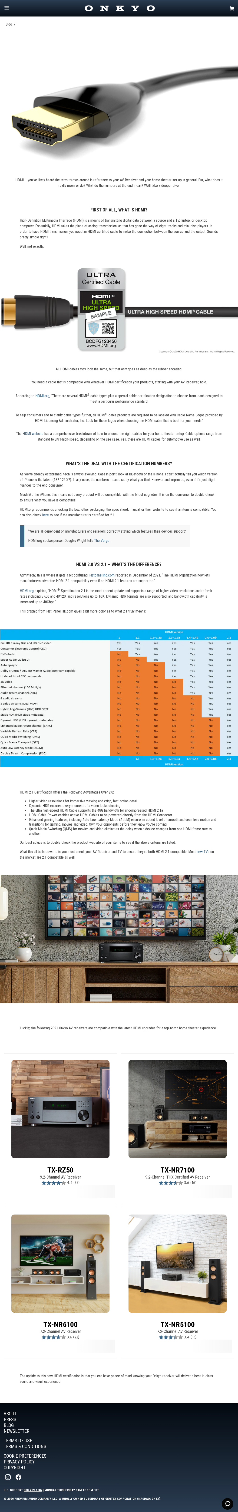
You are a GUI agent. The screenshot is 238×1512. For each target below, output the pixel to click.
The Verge (101, 540)
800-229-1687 (33, 1490)
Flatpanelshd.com (102, 575)
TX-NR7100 (178, 1170)
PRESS (10, 1419)
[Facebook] (18, 1477)
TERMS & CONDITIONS (25, 1446)
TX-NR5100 (178, 1324)
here (45, 515)
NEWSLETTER (16, 1431)
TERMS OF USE (18, 1440)
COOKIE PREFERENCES (25, 1456)
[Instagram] (8, 1477)
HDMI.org (41, 396)
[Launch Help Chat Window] (227, 1504)
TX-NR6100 (60, 1324)
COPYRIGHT (15, 1467)
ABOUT (10, 1413)
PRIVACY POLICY (19, 1462)
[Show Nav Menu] (7, 8)
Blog (9, 24)
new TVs (203, 852)
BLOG (9, 1425)
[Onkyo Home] (119, 8)
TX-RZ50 (60, 1170)
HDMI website (33, 434)
